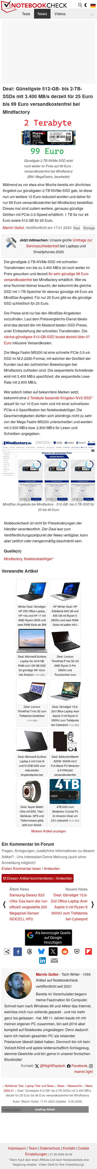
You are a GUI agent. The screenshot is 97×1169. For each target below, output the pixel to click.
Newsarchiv (75, 1086)
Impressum (17, 1148)
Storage (89, 227)
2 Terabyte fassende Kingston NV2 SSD (59, 397)
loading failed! (11, 1110)
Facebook (79, 1065)
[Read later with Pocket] (76, 951)
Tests (26, 13)
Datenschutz (50, 1148)
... (91, 13)
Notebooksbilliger (38, 558)
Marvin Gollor (13, 227)
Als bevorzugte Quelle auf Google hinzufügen (53, 937)
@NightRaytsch (52, 1065)
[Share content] (7, 952)
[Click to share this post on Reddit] (65, 951)
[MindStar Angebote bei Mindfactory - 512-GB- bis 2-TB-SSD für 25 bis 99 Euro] (48, 471)
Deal (76, 227)
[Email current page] (54, 960)
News (42, 13)
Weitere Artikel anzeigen (48, 831)
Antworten (52, 868)
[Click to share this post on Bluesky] (41, 951)
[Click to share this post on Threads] (29, 951)
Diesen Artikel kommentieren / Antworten (39, 878)
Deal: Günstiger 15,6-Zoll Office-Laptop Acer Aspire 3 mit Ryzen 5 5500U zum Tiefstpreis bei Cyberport (69, 906)
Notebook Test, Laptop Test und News (29, 1086)
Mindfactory (13, 558)
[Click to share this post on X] (53, 951)
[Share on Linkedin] (42, 960)
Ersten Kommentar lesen (21, 868)
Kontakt (69, 1148)
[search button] (80, 5)
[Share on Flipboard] (88, 951)
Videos (60, 13)
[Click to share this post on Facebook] (17, 951)
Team (32, 1148)
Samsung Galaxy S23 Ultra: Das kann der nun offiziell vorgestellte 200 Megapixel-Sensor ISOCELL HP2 (28, 906)
